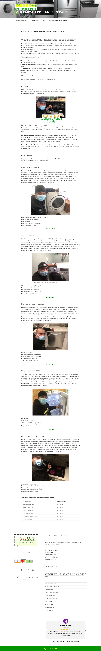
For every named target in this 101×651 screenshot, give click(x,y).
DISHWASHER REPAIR (51, 598)
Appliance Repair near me (21, 20)
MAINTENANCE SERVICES (52, 587)
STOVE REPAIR (49, 610)
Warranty (56, 574)
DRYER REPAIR (49, 601)
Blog (43, 20)
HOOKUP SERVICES (50, 595)
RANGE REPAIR (49, 590)
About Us (68, 573)
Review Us (72, 574)
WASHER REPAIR (49, 607)
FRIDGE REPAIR (49, 604)
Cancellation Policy (64, 574)
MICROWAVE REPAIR (50, 584)
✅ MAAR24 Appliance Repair (41, 12)
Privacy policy (75, 573)
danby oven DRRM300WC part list (58, 20)
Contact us (35, 20)
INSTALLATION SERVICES (52, 592)
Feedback (78, 574)
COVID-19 (50, 574)
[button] (85, 630)
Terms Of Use (82, 573)
